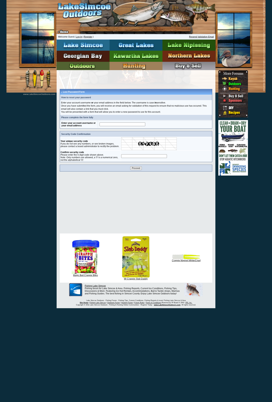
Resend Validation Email (201, 37)
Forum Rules (139, 303)
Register (88, 37)
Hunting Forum (127, 303)
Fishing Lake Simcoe (95, 286)
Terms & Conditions (153, 303)
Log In (79, 37)
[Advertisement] (136, 80)
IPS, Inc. (188, 303)
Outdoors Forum (113, 303)
